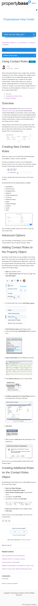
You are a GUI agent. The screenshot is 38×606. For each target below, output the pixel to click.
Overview (8, 94)
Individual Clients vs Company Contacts (13, 559)
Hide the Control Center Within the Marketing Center (17, 569)
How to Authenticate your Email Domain (13, 555)
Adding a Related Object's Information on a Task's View (18, 565)
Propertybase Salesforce (9, 42)
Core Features (22, 42)
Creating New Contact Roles (13, 96)
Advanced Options (10, 98)
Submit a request (26, 539)
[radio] (14, 531)
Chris (8, 66)
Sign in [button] (34, 3)
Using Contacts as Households (11, 562)
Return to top (5, 545)
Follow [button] (32, 61)
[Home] (16, 3)
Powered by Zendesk (30, 604)
